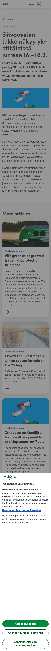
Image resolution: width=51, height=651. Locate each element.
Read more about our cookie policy (21, 510)
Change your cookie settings (25, 632)
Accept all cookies (26, 623)
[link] (4, 477)
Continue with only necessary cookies (25, 643)
